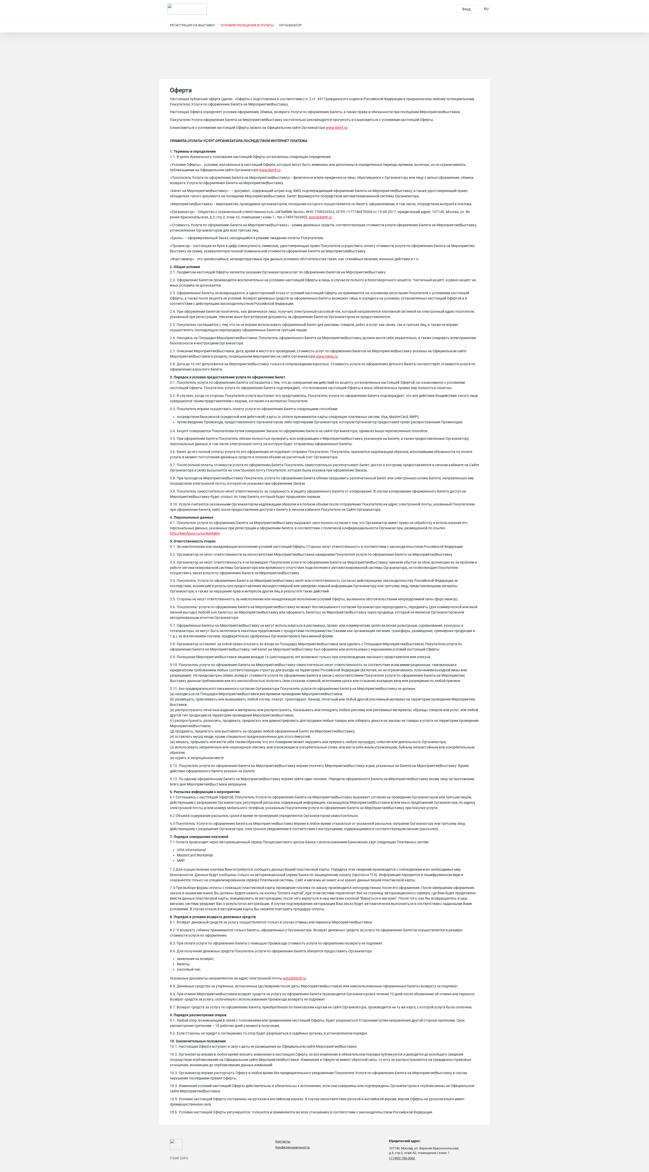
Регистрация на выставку (192, 25)
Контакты (282, 1141)
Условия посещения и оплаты (247, 25)
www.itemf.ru (337, 128)
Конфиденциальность (292, 1147)
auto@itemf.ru (320, 217)
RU (486, 9)
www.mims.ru (327, 356)
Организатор (290, 25)
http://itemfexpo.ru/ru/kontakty (195, 533)
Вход (466, 9)
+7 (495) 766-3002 (402, 1158)
